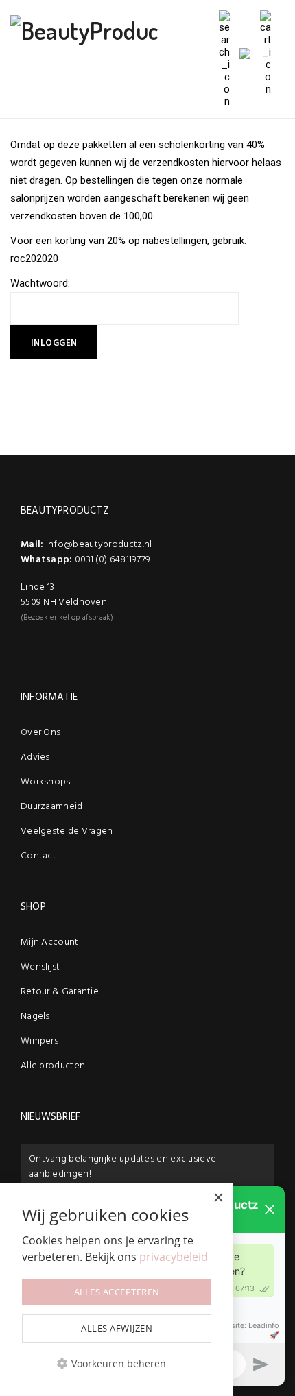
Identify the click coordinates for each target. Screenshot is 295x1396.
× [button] (218, 1198)
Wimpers (39, 1041)
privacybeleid (173, 1256)
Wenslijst (40, 967)
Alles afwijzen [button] (116, 1328)
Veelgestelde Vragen (67, 831)
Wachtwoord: (40, 283)
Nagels (35, 1016)
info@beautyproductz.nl (99, 545)
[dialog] (116, 1289)
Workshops (46, 782)
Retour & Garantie (60, 992)
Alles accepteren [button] (117, 1292)
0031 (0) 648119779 (112, 560)
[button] (116, 1363)
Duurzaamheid (52, 807)
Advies (35, 757)
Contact (38, 856)
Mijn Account (50, 942)
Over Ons (40, 733)
